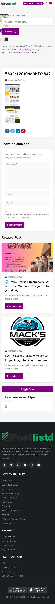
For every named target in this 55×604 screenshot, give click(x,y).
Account (5, 514)
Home (4, 46)
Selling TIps (7, 480)
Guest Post (7, 523)
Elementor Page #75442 (12, 510)
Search (9, 31)
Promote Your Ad (9, 497)
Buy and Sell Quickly (10, 485)
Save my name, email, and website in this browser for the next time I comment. (27, 216)
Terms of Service (9, 541)
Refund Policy (8, 571)
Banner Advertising (10, 493)
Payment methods (9, 549)
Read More (13, 306)
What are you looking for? (15, 15)
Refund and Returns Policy (13, 519)
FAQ (4, 563)
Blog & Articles (8, 536)
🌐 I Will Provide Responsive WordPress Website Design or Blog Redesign (27, 286)
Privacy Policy (8, 545)
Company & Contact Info (12, 576)
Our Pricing (7, 502)
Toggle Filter (28, 389)
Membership (7, 489)
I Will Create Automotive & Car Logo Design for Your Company (26, 358)
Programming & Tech (20, 46)
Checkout (6, 506)
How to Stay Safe (9, 567)
